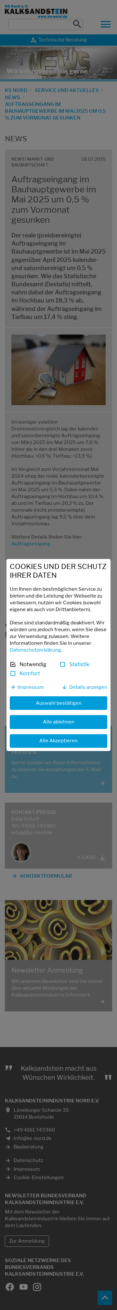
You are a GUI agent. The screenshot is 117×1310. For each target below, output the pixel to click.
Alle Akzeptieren (58, 741)
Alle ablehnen (58, 722)
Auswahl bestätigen (59, 703)
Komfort (30, 673)
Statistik (79, 664)
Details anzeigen (88, 687)
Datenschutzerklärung (35, 650)
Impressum (31, 687)
